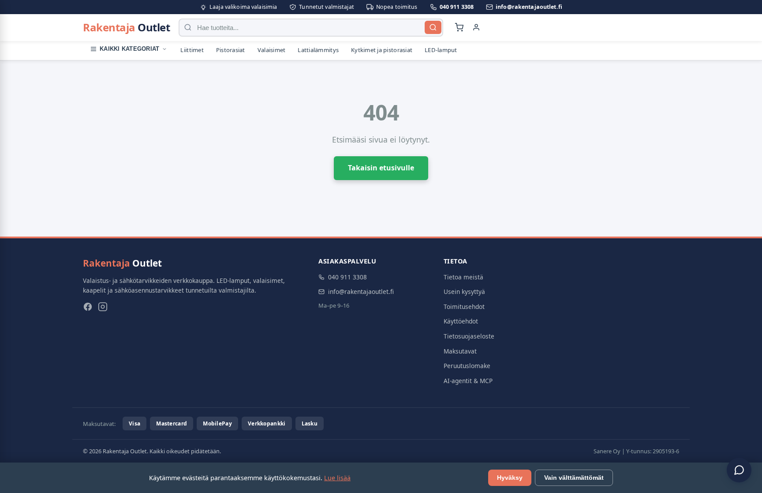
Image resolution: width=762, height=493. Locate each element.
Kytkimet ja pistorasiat (381, 50)
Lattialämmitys (318, 50)
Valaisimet (272, 50)
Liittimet (191, 50)
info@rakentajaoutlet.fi (529, 7)
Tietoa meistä (463, 277)
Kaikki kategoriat (129, 48)
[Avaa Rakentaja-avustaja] (739, 470)
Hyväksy (510, 477)
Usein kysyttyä (464, 291)
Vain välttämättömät (574, 477)
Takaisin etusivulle (381, 168)
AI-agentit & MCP (468, 380)
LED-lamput (441, 50)
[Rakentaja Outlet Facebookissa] (88, 308)
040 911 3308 (457, 7)
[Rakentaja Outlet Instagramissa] (103, 308)
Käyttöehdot (461, 321)
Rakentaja (126, 27)
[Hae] (433, 27)
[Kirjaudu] (476, 27)
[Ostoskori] (459, 27)
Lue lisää (337, 478)
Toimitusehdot (464, 306)
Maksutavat (460, 351)
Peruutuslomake (467, 365)
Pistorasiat (230, 50)
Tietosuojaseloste (469, 336)
